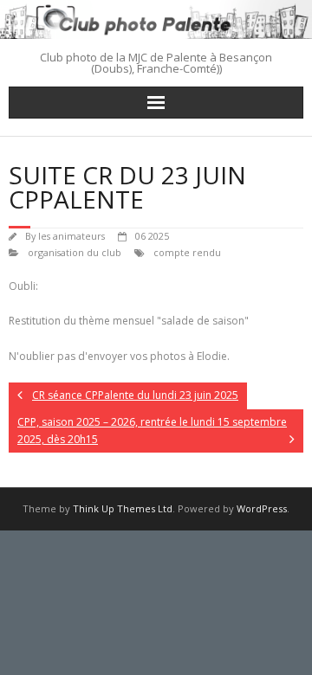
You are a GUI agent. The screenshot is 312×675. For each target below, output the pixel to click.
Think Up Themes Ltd (122, 508)
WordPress (262, 508)
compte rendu (187, 252)
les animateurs (71, 235)
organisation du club (74, 252)
